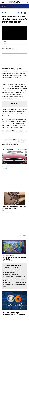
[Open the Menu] (2, 2)
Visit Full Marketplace (22, 149)
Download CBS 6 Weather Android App (14, 285)
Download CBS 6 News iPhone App (14, 276)
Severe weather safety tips (12, 270)
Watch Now (24, 2)
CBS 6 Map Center (9, 272)
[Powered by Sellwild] (25, 235)
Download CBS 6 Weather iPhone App (13, 279)
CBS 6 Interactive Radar (11, 268)
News (4, 13)
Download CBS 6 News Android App (15, 282)
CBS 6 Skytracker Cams (11, 274)
